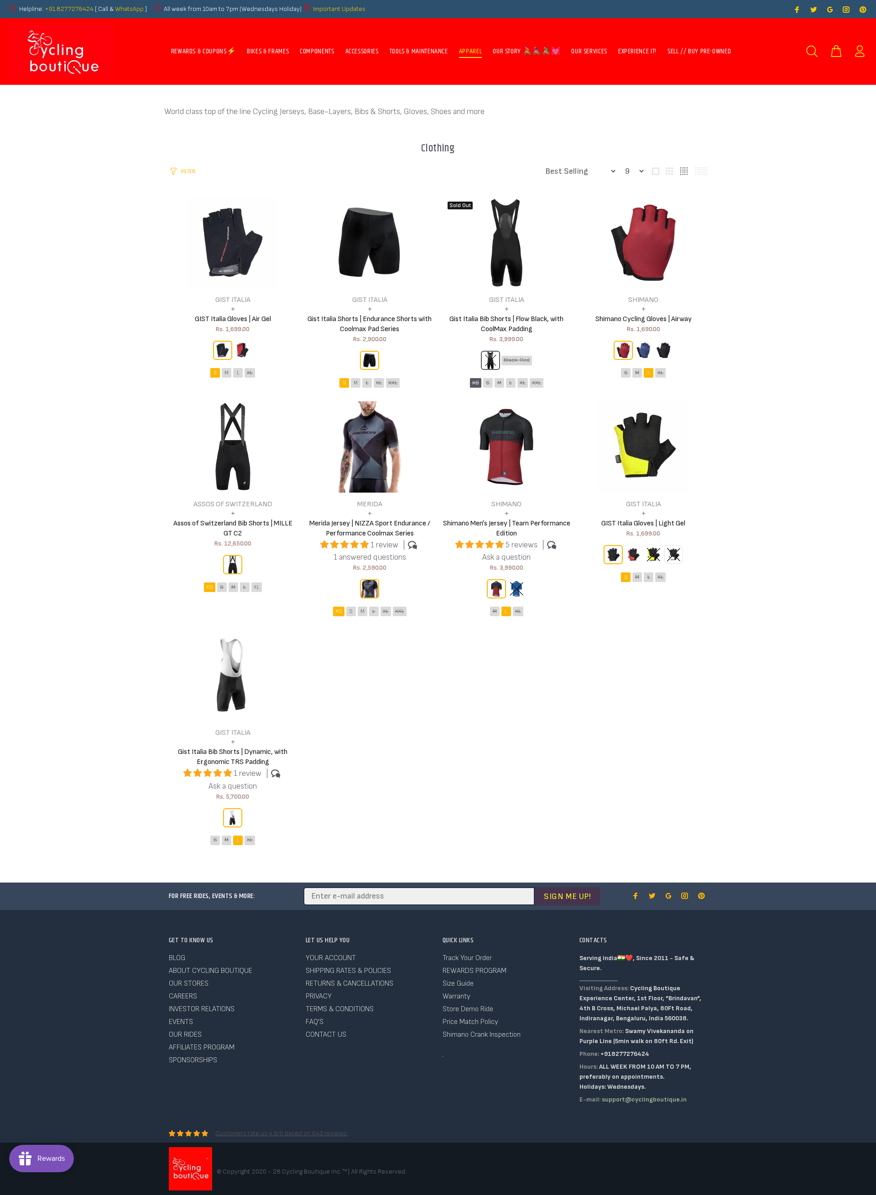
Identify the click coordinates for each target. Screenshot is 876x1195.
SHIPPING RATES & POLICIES (348, 970)
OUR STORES (189, 983)
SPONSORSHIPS (193, 1060)
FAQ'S (314, 1022)
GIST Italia (232, 300)
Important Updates (339, 9)
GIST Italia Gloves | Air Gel (233, 319)
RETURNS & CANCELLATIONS (349, 983)
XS (475, 382)
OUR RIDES (185, 1034)
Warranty (456, 996)
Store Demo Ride (468, 1009)
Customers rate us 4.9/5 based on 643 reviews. (281, 1133)
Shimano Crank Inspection (482, 1034)
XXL (392, 382)
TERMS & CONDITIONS (340, 1009)
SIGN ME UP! (567, 896)
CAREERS (183, 996)
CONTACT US (326, 1034)
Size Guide (458, 983)
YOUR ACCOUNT (331, 958)
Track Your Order (467, 958)
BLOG (177, 958)
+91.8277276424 (69, 9)
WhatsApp (130, 9)
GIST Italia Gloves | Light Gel (643, 523)
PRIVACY (319, 996)
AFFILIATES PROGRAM (202, 1047)
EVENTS (181, 1022)
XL (250, 372)
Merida (369, 504)
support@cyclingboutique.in (644, 1099)
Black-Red (517, 360)
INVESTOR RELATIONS (202, 1009)
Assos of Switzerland (232, 504)
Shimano (643, 300)
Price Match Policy (470, 1022)
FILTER (188, 171)
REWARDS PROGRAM (474, 970)
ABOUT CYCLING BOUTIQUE (210, 970)
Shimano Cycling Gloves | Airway (643, 319)
